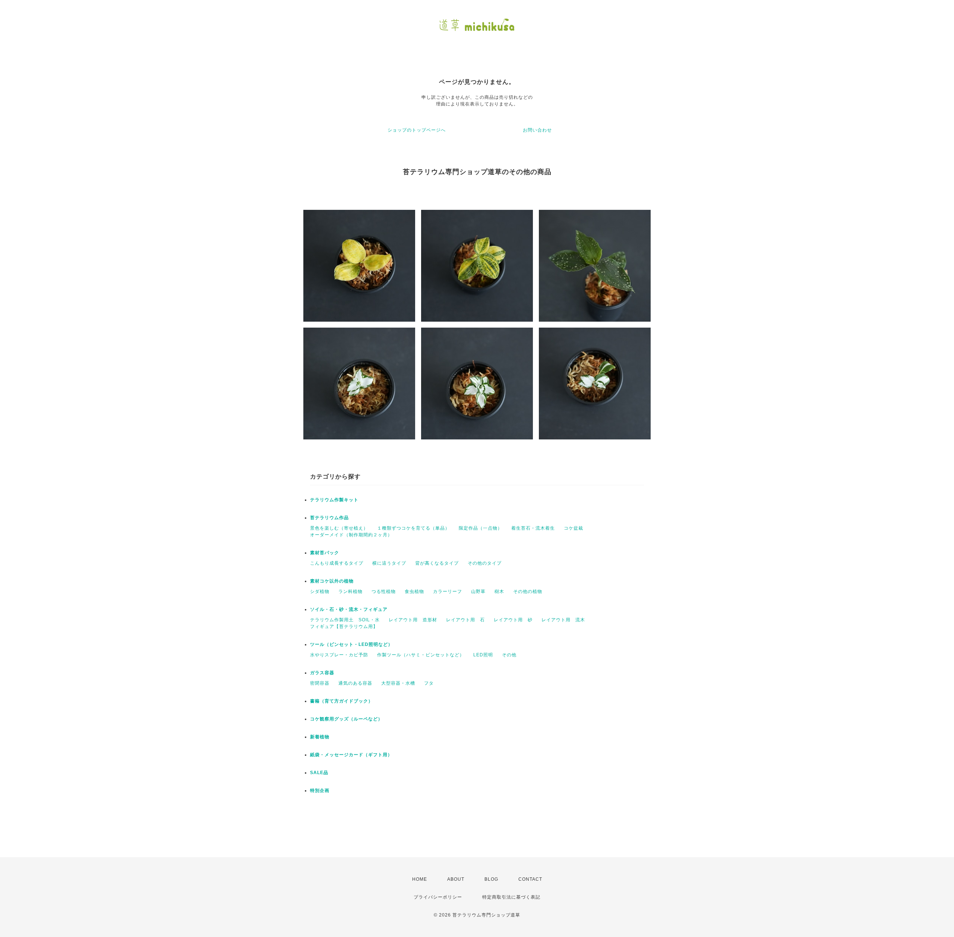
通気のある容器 (355, 683)
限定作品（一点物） (480, 528)
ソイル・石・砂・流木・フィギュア (349, 609)
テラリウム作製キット (334, 499)
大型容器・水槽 (398, 683)
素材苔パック (324, 552)
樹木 (499, 591)
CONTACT (530, 879)
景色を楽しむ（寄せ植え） (339, 528)
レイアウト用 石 (465, 619)
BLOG (491, 879)
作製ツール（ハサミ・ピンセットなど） (420, 654)
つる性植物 (384, 591)
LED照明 (483, 654)
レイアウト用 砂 (513, 619)
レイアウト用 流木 (563, 619)
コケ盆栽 (573, 528)
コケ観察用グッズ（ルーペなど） (346, 719)
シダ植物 (319, 591)
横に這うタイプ (389, 563)
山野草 (478, 591)
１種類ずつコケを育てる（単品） (413, 528)
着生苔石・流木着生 (533, 528)
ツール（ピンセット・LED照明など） (351, 644)
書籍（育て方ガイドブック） (341, 701)
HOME (419, 879)
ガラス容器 (322, 672)
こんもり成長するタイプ (336, 563)
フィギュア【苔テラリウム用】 (344, 626)
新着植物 (319, 736)
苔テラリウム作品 (329, 517)
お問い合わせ (537, 130)
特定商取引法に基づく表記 (511, 897)
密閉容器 (319, 683)
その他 (509, 654)
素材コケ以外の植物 (332, 581)
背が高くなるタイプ (437, 563)
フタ (429, 683)
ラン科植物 (350, 591)
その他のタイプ (485, 563)
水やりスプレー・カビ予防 (339, 654)
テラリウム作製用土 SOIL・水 (345, 619)
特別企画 (319, 790)
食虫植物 (414, 591)
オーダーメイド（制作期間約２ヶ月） (351, 534)
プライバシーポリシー (438, 897)
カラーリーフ (447, 591)
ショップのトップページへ (417, 130)
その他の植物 (527, 591)
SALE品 (319, 772)
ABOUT (455, 879)
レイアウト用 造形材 (413, 619)
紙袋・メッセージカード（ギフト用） (351, 754)
